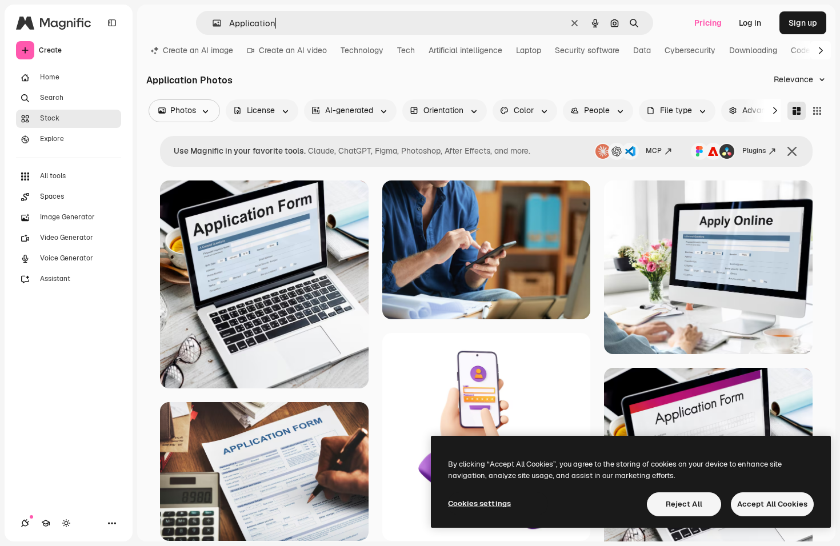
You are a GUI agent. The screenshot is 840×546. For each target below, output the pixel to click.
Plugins (754, 150)
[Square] (817, 111)
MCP (654, 150)
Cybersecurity (690, 50)
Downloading (753, 50)
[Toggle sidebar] (112, 23)
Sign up (803, 23)
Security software (587, 50)
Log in (750, 23)
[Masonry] (796, 111)
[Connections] (25, 523)
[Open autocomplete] (212, 23)
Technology (362, 50)
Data (642, 50)
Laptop (528, 50)
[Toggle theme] (66, 523)
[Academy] (46, 523)
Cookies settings (479, 503)
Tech (406, 50)
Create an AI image (198, 50)
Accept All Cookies (772, 504)
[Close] (792, 151)
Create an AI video (293, 50)
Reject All (684, 504)
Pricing (708, 23)
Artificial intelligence (465, 50)
